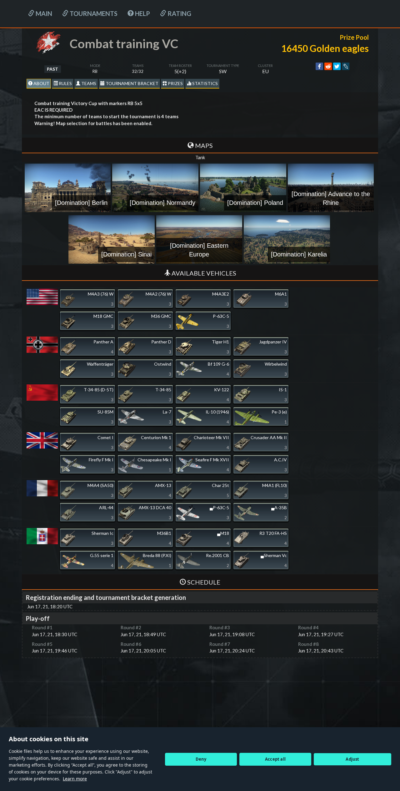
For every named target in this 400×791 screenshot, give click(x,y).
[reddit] (328, 66)
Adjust (352, 759)
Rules (65, 83)
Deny (201, 759)
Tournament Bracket (131, 83)
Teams (88, 83)
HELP (142, 13)
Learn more (75, 779)
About (40, 83)
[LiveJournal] (345, 66)
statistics (204, 83)
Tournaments (93, 13)
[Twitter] (337, 66)
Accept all (275, 759)
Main (43, 13)
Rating (178, 13)
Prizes (175, 83)
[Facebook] (319, 66)
